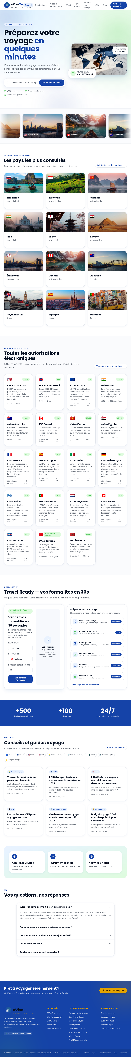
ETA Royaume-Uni (54, 1017)
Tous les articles (114, 747)
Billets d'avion (74, 1036)
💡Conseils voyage (55, 755)
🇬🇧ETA (41, 755)
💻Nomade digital (106, 755)
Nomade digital (107, 1025)
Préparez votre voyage (79, 1013)
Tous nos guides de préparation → (86, 685)
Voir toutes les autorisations (109, 366)
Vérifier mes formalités (117, 5)
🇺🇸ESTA (31, 755)
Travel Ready (77, 5)
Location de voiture (77, 1028)
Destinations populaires (111, 1028)
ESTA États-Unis (53, 1013)
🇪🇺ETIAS (20, 755)
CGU (115, 1053)
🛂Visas (9, 755)
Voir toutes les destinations (109, 165)
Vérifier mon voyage (115, 990)
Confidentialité (105, 1053)
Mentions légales (90, 1053)
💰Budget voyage (13, 760)
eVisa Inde (51, 1025)
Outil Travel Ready (76, 1017)
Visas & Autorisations (56, 5)
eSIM (97, 5)
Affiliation (123, 1053)
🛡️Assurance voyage (76, 755)
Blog (105, 5)
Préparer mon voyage (87, 5)
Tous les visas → (54, 1028)
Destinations (41, 5)
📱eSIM (92, 755)
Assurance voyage (76, 1021)
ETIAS (68, 5)
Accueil (28, 5)
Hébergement (74, 1025)
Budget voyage (107, 1021)
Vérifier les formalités (52, 82)
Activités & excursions (78, 1032)
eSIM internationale (79, 1040)
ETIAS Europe (53, 1021)
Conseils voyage (108, 1017)
